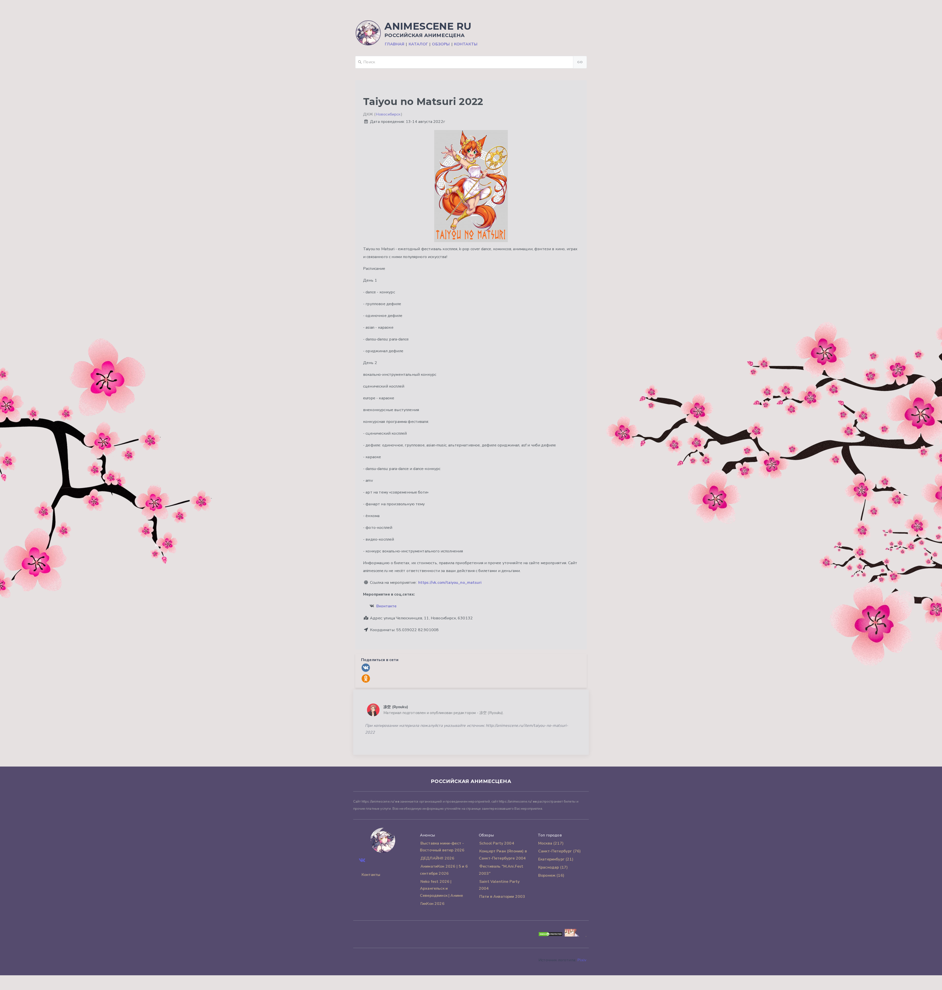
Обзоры (441, 44)
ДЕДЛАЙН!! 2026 (437, 858)
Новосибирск (388, 114)
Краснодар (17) (553, 867)
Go (580, 62)
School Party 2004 (496, 843)
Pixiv (581, 960)
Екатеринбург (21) (555, 859)
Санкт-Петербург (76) (559, 851)
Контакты (465, 44)
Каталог (418, 44)
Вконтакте (386, 606)
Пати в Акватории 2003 (502, 896)
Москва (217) (550, 843)
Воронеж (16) (551, 875)
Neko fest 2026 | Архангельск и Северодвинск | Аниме (441, 889)
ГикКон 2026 (432, 903)
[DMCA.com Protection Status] (550, 935)
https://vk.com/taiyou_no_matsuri (450, 582)
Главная (394, 44)
